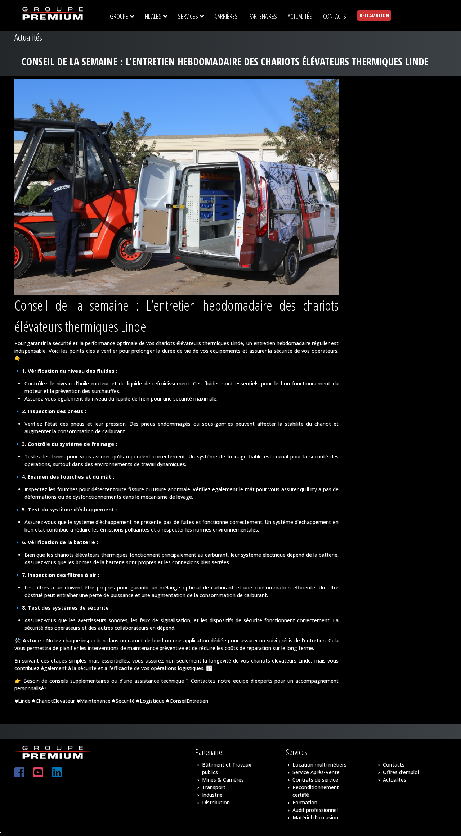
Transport (213, 787)
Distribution (216, 802)
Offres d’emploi (401, 772)
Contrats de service (315, 779)
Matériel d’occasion (315, 817)
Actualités (394, 779)
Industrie (212, 794)
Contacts (393, 764)
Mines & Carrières (223, 779)
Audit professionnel (315, 809)
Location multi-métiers (319, 764)
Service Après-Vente (316, 772)
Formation (304, 802)
